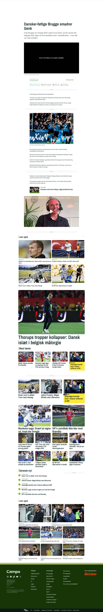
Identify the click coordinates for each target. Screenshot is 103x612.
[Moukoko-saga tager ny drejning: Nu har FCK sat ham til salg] (43, 357)
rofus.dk (69, 610)
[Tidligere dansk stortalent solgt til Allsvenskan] (43, 456)
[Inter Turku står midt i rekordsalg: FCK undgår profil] (43, 438)
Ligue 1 (48, 591)
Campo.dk (9, 580)
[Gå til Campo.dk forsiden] (13, 573)
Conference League (51, 599)
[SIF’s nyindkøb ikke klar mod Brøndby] (68, 415)
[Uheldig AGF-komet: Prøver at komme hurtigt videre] (60, 357)
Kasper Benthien (34, 80)
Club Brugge (65, 84)
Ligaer (32, 584)
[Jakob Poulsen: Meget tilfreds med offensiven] (51, 386)
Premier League (50, 578)
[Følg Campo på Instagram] (8, 577)
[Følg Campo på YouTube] (17, 577)
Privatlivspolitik (67, 581)
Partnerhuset (14, 591)
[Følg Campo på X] (20, 577)
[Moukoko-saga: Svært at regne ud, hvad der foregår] (34, 415)
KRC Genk (56, 84)
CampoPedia (66, 576)
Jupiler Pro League (36, 84)
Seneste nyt (34, 576)
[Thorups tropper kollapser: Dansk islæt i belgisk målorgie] (51, 312)
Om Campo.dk (66, 573)
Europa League (50, 597)
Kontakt (65, 578)
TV (31, 581)
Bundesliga (49, 586)
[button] (51, 211)
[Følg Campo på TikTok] (14, 577)
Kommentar (34, 589)
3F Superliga (49, 573)
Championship (50, 581)
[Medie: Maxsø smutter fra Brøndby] (26, 357)
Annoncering (66, 571)
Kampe (32, 578)
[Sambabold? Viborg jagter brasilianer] (77, 456)
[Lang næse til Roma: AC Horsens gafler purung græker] (26, 438)
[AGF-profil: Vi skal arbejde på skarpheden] (26, 456)
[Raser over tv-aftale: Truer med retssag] (28, 386)
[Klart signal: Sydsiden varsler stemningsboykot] (60, 438)
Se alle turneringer (51, 602)
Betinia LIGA (49, 576)
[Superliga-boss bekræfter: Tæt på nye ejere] (77, 438)
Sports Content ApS (11, 581)
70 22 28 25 (49, 610)
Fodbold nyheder (35, 573)
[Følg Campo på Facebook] (11, 577)
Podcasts (33, 586)
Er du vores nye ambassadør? (70, 584)
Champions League (51, 594)
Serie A (48, 589)
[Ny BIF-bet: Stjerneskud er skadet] (60, 456)
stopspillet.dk (57, 610)
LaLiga (47, 584)
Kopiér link (70, 79)
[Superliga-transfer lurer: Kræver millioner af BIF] (77, 357)
